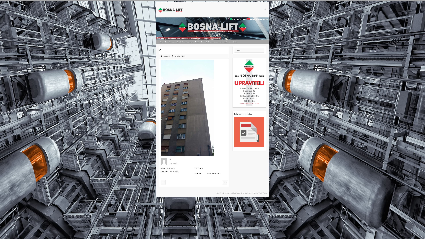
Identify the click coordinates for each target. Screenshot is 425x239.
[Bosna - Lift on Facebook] (265, 9)
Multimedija (199, 42)
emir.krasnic (166, 56)
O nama (171, 42)
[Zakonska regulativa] (249, 132)
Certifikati (180, 42)
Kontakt (235, 42)
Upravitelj (162, 42)
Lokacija (227, 42)
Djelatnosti (189, 42)
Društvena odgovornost (214, 42)
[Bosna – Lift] (170, 10)
